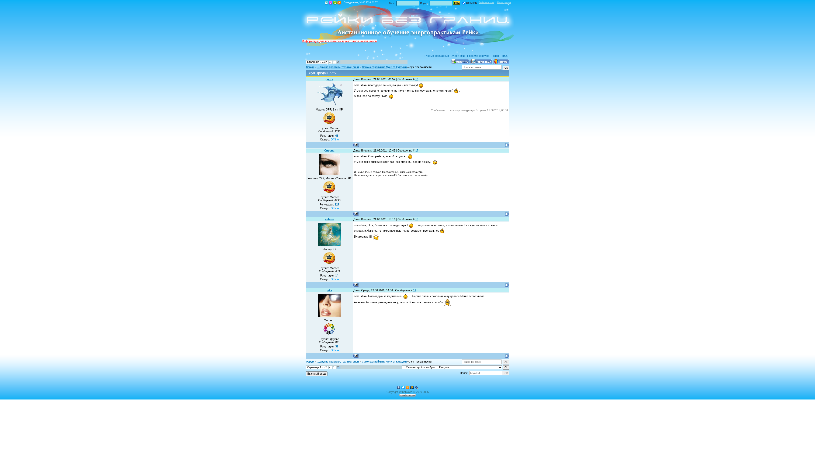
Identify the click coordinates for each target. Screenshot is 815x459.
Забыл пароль (486, 2)
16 (416, 79)
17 (416, 150)
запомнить (471, 2)
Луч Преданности (420, 67)
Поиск (495, 55)
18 (416, 219)
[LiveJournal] (416, 387)
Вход (335, 2)
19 (414, 290)
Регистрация (330, 2)
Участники (458, 55)
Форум (310, 67)
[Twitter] (403, 387)
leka (329, 290)
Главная (326, 2)
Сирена (329, 150)
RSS (339, 2)
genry (329, 79)
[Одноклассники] (407, 387)
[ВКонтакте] (398, 387)
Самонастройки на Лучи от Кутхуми (384, 67)
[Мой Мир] (412, 387)
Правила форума (478, 55)
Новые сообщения (437, 55)
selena (329, 219)
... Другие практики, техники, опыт (338, 67)
